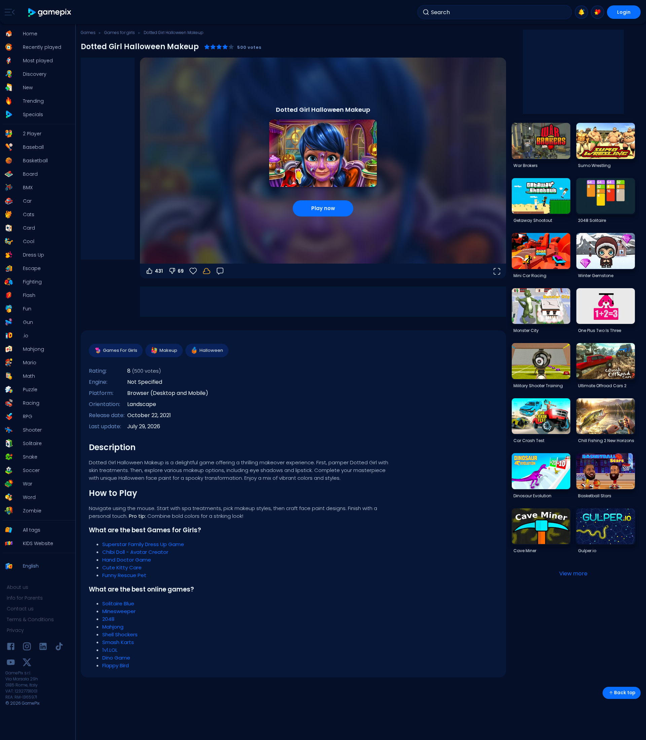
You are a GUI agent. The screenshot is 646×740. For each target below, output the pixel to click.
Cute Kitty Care (122, 567)
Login (624, 12)
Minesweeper (119, 611)
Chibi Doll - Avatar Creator (135, 552)
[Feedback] (220, 271)
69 (181, 271)
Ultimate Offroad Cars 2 (602, 386)
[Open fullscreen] (497, 271)
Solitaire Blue (118, 603)
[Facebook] (10, 647)
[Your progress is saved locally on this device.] (207, 271)
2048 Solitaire (592, 220)
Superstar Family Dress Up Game (143, 544)
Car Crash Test (528, 440)
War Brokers (525, 165)
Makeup (168, 350)
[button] (35, 33)
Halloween (211, 350)
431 (159, 271)
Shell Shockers (120, 634)
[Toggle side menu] (8, 12)
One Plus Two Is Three (599, 330)
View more (573, 573)
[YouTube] (10, 663)
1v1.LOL (109, 649)
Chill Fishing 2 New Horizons (606, 440)
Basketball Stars (594, 496)
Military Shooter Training (538, 386)
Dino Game (116, 657)
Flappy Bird (115, 665)
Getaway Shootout (532, 220)
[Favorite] (597, 12)
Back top (624, 692)
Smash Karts (118, 642)
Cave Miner (524, 550)
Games (88, 32)
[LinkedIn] (43, 647)
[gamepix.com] (50, 12)
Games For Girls (120, 350)
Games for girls (119, 32)
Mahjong (112, 626)
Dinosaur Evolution (532, 496)
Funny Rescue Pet (124, 575)
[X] (27, 663)
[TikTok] (59, 647)
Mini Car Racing (529, 275)
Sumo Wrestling (594, 165)
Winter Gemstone (595, 275)
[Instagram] (27, 647)
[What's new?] (581, 12)
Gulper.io (587, 550)
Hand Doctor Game (126, 559)
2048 (108, 619)
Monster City (526, 330)
